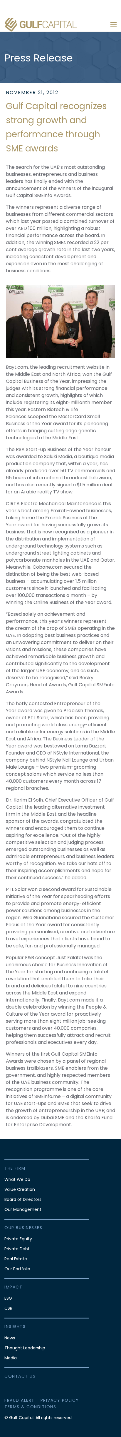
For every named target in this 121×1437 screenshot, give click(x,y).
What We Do (17, 1179)
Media (10, 1358)
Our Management (22, 1209)
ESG (8, 1298)
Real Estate (15, 1259)
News (9, 1338)
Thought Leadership (24, 1348)
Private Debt (17, 1249)
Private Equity (18, 1239)
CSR (8, 1308)
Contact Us (20, 1376)
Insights (15, 1326)
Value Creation (19, 1189)
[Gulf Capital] (41, 24)
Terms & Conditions (30, 1407)
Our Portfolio (17, 1269)
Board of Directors (22, 1199)
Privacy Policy (60, 1400)
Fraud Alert (19, 1400)
